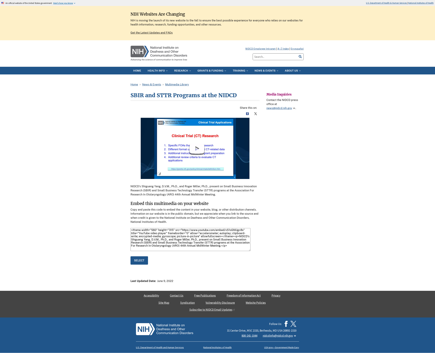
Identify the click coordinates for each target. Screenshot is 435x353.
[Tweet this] (255, 113)
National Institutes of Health (421, 3)
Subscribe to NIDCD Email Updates (210, 310)
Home (134, 84)
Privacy (276, 295)
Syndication (187, 303)
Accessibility (151, 295)
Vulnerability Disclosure (220, 303)
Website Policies (256, 303)
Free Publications (205, 295)
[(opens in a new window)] (293, 324)
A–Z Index (283, 48)
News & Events (151, 84)
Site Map (163, 303)
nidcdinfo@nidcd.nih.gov (278, 336)
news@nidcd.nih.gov (279, 108)
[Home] (159, 53)
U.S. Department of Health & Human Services (386, 3)
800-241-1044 (249, 336)
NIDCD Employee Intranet (260, 48)
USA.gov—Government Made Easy (281, 347)
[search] (300, 56)
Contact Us (176, 295)
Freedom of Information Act (244, 295)
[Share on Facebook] (247, 113)
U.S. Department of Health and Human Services (160, 347)
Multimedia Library (177, 84)
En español (297, 48)
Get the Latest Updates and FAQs (151, 32)
